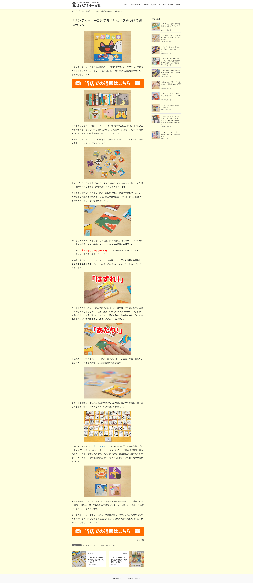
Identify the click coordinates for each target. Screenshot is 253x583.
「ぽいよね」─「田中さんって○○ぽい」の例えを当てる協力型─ (171, 84)
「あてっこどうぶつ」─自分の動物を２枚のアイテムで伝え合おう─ (170, 134)
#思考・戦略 (104, 545)
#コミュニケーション (94, 545)
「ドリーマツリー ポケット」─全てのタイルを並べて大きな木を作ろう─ (170, 37)
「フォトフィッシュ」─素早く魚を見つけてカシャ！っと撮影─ (170, 96)
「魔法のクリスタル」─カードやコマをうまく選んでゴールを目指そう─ (170, 72)
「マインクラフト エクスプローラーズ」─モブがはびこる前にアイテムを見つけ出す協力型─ (171, 61)
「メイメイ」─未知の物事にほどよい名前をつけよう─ (96, 559)
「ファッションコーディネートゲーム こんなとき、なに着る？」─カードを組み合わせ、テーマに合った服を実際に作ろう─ (170, 120)
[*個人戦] (79, 558)
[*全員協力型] (136, 558)
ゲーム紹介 (112, 545)
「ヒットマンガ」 (101, 446)
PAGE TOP (245, 564)
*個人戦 (85, 545)
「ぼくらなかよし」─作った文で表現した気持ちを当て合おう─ (119, 559)
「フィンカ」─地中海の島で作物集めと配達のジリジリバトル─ (170, 26)
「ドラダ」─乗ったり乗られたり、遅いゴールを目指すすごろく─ (170, 49)
